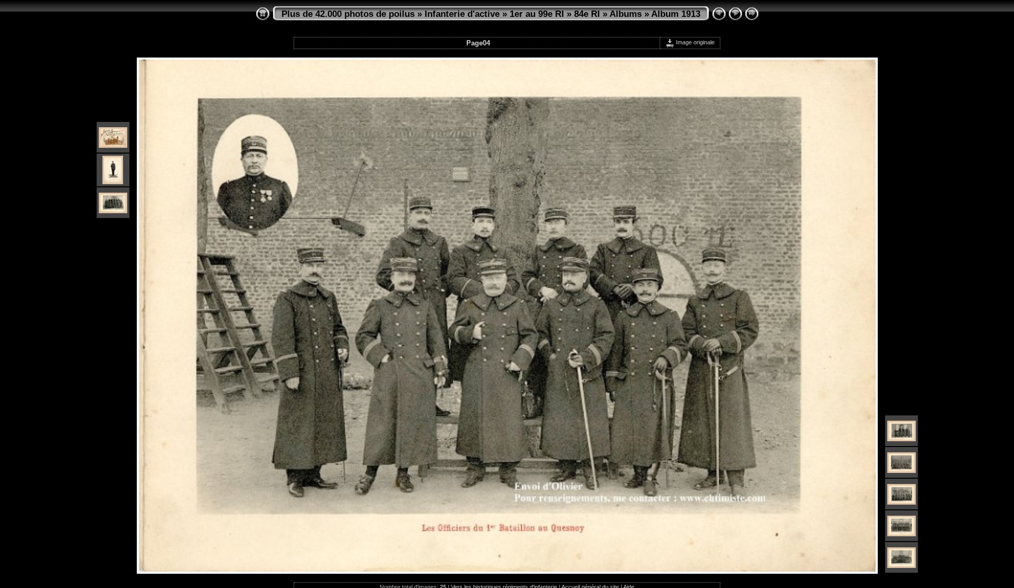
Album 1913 (675, 14)
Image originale (694, 42)
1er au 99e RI (537, 14)
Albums (625, 14)
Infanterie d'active (462, 14)
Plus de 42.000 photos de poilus (348, 14)
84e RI (587, 14)
